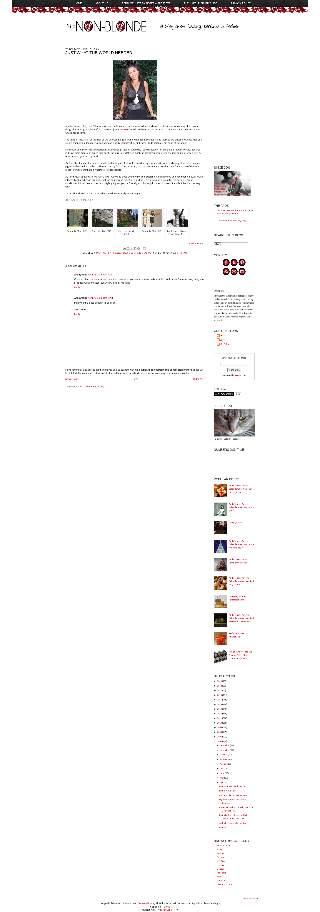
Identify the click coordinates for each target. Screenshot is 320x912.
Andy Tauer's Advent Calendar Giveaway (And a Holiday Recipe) (241, 544)
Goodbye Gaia (235, 523)
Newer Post (71, 379)
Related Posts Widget (195, 243)
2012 (219, 714)
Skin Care (221, 881)
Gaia (222, 336)
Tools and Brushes (225, 884)
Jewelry (220, 865)
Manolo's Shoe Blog (137, 253)
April (222, 783)
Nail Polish (221, 873)
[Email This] (124, 248)
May (222, 778)
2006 (219, 741)
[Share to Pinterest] (138, 248)
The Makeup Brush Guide (200, 3)
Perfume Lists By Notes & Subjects (146, 3)
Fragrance (221, 857)
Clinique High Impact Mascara (233, 795)
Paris (219, 877)
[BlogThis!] (128, 248)
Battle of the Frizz (227, 791)
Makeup (220, 869)
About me (100, 253)
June (222, 773)
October (224, 755)
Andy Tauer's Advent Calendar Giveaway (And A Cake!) (241, 507)
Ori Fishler (225, 344)
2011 (219, 718)
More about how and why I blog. (232, 221)
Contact (163, 6)
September (225, 759)
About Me (101, 3)
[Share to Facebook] (135, 248)
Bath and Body (223, 846)
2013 (219, 709)
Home (78, 3)
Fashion (220, 853)
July (222, 769)
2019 (219, 681)
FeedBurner (240, 375)
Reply (77, 287)
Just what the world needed (232, 823)
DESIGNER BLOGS (169, 910)
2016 (219, 695)
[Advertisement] (234, 103)
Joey (222, 340)
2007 (219, 737)
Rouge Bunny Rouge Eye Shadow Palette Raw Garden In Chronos (240, 655)
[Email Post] (144, 248)
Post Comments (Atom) (92, 386)
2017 (219, 691)
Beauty (222, 827)
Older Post (198, 379)
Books (219, 850)
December (225, 745)
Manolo (124, 129)
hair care (114, 253)
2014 (219, 704)
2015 (219, 700)
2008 (219, 732)
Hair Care (221, 861)
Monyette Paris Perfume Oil (232, 786)
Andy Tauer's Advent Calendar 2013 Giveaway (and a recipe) (240, 489)
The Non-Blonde (145, 903)
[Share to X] (131, 248)
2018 (219, 686)
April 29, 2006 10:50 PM (100, 298)
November (225, 750)
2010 (219, 723)
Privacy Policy (241, 3)
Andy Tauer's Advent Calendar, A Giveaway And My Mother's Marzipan (241, 618)
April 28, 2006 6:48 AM (100, 274)
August (223, 764)
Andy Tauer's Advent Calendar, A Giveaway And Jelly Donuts (241, 581)
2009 (219, 728)
